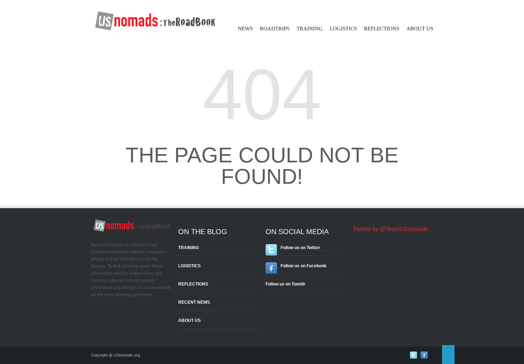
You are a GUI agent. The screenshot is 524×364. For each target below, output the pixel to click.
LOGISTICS (189, 265)
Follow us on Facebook (304, 265)
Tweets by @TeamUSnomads (390, 229)
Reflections (381, 28)
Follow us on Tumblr (285, 284)
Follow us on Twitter (300, 247)
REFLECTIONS (193, 284)
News (245, 28)
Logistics (343, 28)
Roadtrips (274, 28)
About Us (419, 28)
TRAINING (188, 247)
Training (310, 28)
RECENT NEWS (194, 302)
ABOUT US (189, 320)
